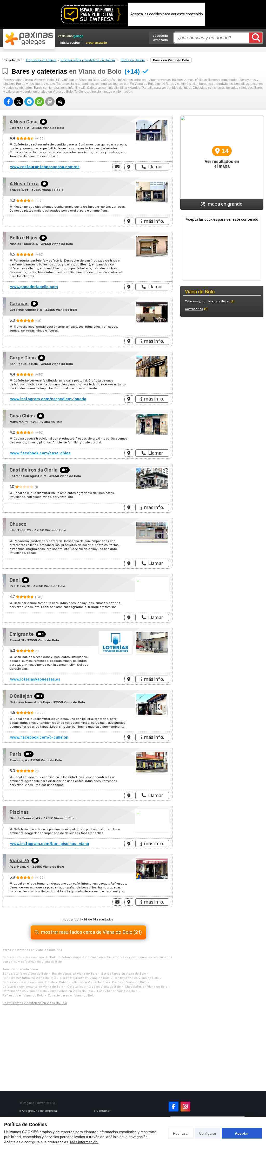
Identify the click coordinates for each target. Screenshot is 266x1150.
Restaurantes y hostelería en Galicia (88, 60)
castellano (65, 36)
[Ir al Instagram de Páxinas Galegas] (185, 1106)
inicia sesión (70, 43)
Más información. (84, 1142)
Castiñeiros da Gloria (34, 470)
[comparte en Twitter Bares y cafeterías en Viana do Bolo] (18, 101)
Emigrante (22, 634)
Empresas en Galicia (41, 60)
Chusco (18, 524)
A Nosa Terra (24, 184)
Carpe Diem (23, 358)
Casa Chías (22, 416)
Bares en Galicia (133, 60)
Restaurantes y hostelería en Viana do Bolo (35, 1003)
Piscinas (19, 812)
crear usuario (96, 43)
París (16, 754)
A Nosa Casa (24, 122)
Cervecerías (194, 309)
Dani (15, 580)
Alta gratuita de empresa (39, 1111)
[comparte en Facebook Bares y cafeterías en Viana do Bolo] (8, 101)
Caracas (19, 304)
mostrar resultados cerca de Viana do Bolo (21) (91, 932)
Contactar (103, 1111)
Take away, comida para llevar (207, 301)
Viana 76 (19, 860)
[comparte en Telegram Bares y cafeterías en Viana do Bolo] (29, 101)
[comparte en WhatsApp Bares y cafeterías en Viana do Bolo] (39, 101)
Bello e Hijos (23, 238)
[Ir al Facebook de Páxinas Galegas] (173, 1106)
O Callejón (21, 696)
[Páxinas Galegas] (29, 38)
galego (78, 36)
